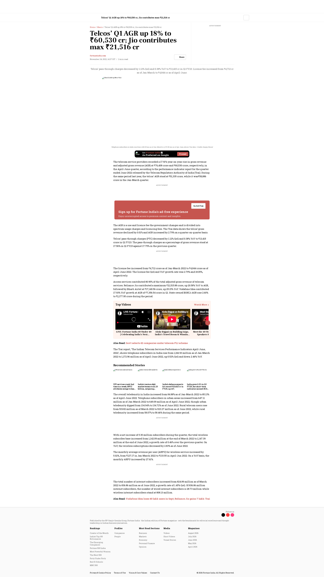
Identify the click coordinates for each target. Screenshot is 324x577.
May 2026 (192, 543)
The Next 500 (96, 555)
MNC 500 (94, 565)
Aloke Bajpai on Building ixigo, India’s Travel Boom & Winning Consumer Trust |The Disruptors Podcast (172, 336)
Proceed (182, 154)
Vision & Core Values (138, 573)
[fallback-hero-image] (124, 375)
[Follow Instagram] (232, 515)
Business (143, 533)
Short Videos (169, 536)
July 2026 (192, 536)
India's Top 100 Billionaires (96, 537)
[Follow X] (223, 515)
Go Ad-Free (198, 206)
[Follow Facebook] (218, 515)
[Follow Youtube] (228, 515)
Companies (119, 533)
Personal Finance (147, 543)
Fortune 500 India (98, 548)
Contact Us (155, 573)
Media (167, 528)
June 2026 (192, 540)
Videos (167, 533)
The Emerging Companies (96, 543)
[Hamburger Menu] (76, 18)
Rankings (95, 528)
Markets (143, 536)
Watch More (200, 305)
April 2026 (192, 547)
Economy (143, 540)
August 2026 (193, 533)
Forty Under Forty (98, 558)
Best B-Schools (96, 562)
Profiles (118, 528)
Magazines (194, 528)
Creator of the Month (99, 533)
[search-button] (239, 17)
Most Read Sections (149, 528)
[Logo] (88, 17)
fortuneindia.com (98, 55)
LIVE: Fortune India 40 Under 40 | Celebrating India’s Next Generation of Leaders (133, 334)
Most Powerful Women (100, 551)
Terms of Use (120, 573)
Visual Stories (170, 540)
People (117, 536)
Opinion (142, 547)
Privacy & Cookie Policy (100, 573)
